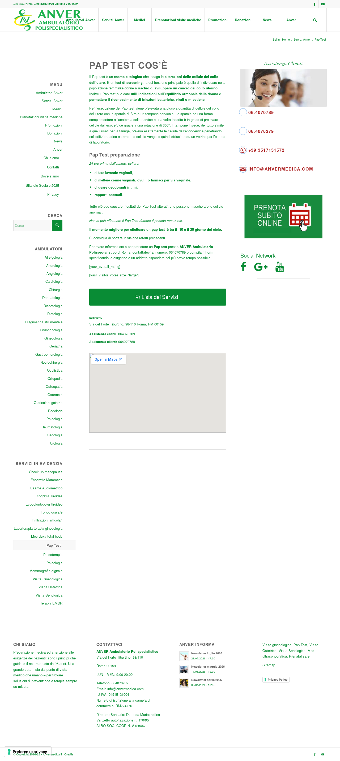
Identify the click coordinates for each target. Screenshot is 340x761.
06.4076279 (261, 131)
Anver (57, 149)
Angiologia (54, 273)
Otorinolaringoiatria (48, 402)
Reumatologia (51, 426)
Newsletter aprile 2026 (206, 680)
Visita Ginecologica (47, 578)
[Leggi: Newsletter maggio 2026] (184, 669)
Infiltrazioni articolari (47, 520)
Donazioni (54, 133)
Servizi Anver (52, 100)
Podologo (55, 410)
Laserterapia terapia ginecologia (38, 528)
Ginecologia (53, 338)
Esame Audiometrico (46, 487)
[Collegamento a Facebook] (314, 4)
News (58, 140)
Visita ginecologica (276, 644)
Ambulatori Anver (49, 92)
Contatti (53, 166)
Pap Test (53, 545)
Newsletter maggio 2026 (208, 666)
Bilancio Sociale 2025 (42, 185)
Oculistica (54, 370)
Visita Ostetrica (50, 586)
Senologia (54, 434)
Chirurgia (55, 289)
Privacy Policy (277, 679)
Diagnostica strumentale (43, 321)
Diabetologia (53, 305)
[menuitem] (80, 20)
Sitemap (268, 664)
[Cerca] (315, 20)
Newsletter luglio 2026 (206, 653)
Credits (69, 754)
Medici (57, 108)
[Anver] (48, 20)
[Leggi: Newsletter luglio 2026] (184, 656)
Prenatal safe (299, 656)
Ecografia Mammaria (46, 479)
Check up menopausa (45, 471)
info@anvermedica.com (280, 169)
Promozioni (53, 125)
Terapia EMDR (51, 603)
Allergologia (53, 257)
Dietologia (54, 313)
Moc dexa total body (46, 536)
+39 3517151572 (266, 150)
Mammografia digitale (45, 570)
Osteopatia (54, 386)
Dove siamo (50, 176)
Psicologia (54, 418)
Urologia (56, 443)
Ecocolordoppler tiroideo (44, 504)
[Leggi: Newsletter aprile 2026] (184, 683)
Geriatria (55, 346)
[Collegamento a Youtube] (323, 4)
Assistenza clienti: (103, 334)
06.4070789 (261, 112)
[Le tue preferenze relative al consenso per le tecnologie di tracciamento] (27, 752)
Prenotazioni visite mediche (41, 116)
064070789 (126, 333)
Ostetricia (55, 394)
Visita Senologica (49, 595)
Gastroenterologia (48, 354)
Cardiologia (53, 281)
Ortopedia (55, 378)
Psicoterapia (52, 554)
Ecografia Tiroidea (48, 495)
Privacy (53, 194)
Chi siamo (51, 157)
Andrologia (54, 265)
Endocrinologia (51, 329)
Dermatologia (52, 297)
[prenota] (283, 216)
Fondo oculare (51, 512)
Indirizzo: (96, 318)
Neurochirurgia (51, 362)
